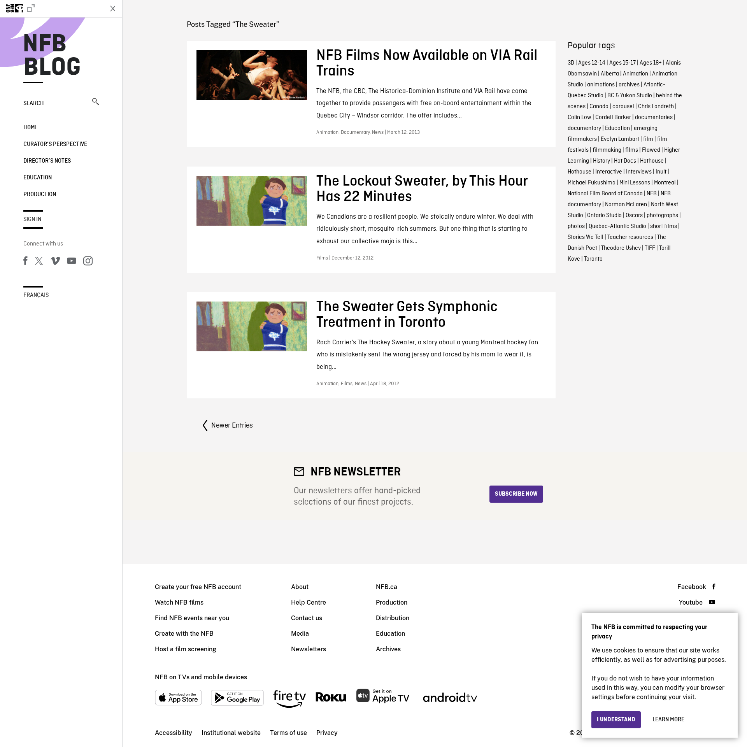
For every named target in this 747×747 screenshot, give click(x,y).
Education (37, 178)
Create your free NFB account (198, 587)
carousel (623, 106)
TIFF (650, 248)
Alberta (610, 74)
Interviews (639, 172)
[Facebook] (25, 262)
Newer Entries (232, 425)
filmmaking (607, 150)
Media (300, 633)
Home (30, 127)
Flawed (651, 150)
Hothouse (652, 161)
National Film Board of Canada (605, 194)
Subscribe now (516, 494)
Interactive (608, 172)
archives (629, 85)
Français (36, 295)
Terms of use (288, 732)
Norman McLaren (626, 205)
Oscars (634, 215)
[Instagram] (88, 262)
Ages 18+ (651, 63)
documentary (584, 128)
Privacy (327, 732)
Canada (598, 106)
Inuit (661, 172)
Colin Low (579, 117)
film (648, 139)
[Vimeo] (55, 262)
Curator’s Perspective (55, 144)
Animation (635, 74)
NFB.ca (386, 587)
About (300, 587)
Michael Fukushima (591, 183)
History (601, 161)
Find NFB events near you (192, 618)
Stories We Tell (585, 237)
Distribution (392, 618)
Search (33, 103)
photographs (662, 215)
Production (39, 194)
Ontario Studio (604, 215)
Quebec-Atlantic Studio (617, 226)
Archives (388, 649)
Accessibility (173, 732)
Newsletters (308, 649)
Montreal (665, 183)
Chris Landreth (656, 106)
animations (601, 85)
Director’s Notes (47, 161)
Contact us (306, 618)
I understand (616, 720)
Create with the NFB (184, 633)
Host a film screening (185, 649)
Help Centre (308, 602)
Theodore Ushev (621, 248)
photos (576, 226)
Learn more (668, 720)
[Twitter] (39, 262)
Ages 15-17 (622, 63)
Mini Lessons (634, 183)
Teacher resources (630, 237)
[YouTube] (71, 262)
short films (663, 226)
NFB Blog (52, 56)
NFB (652, 194)
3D (571, 63)
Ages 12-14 (591, 63)
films (631, 150)
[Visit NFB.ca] (51, 8)
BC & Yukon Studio (629, 96)
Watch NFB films (179, 602)
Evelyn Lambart (620, 139)
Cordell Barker (613, 117)
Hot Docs (625, 161)
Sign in (32, 219)
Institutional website (231, 732)
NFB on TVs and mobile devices (201, 677)
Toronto (593, 259)
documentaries (654, 117)
